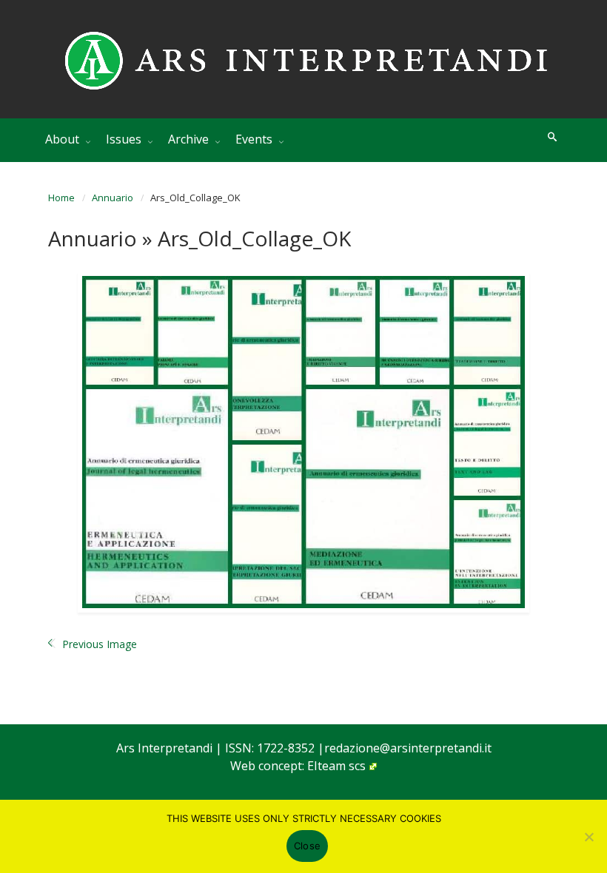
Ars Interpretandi (165, 748)
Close (307, 846)
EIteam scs (336, 766)
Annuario (112, 197)
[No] (588, 836)
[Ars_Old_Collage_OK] (303, 442)
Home (61, 197)
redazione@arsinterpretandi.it (408, 748)
